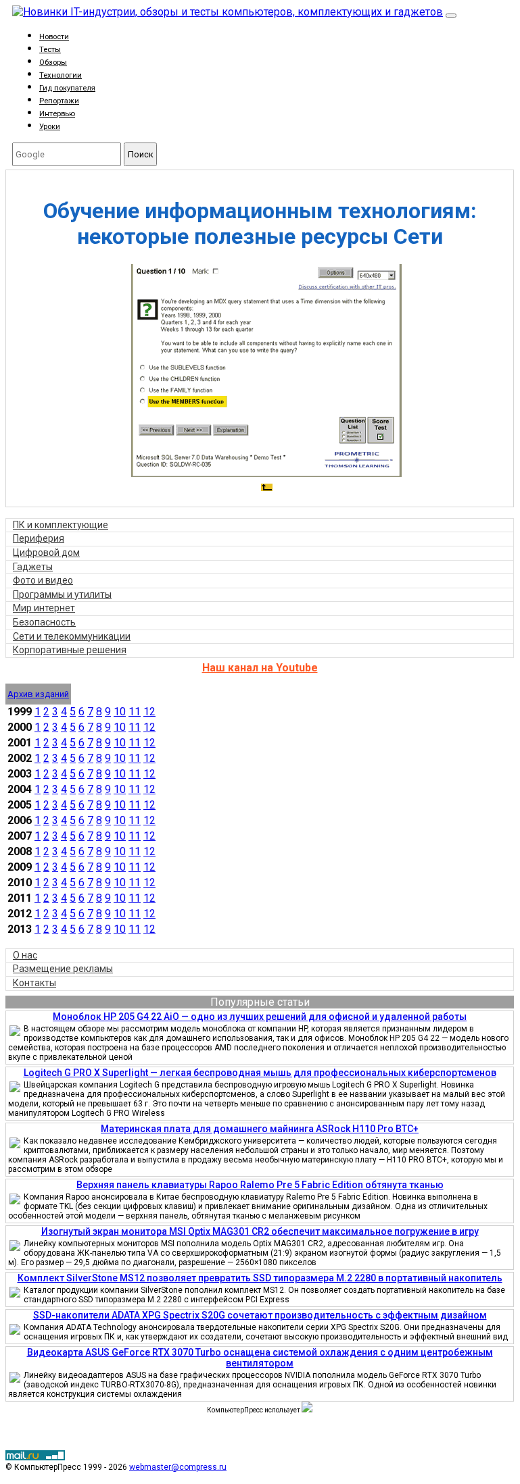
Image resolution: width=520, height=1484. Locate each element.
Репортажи (59, 101)
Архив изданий (38, 694)
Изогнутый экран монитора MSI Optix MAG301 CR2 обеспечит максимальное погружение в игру (260, 1231)
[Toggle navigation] (451, 16)
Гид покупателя (67, 88)
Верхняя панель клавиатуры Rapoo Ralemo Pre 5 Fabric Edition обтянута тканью (260, 1184)
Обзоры (53, 62)
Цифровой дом (46, 552)
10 (120, 711)
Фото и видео (43, 580)
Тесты (50, 49)
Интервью (57, 113)
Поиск (140, 154)
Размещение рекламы (63, 968)
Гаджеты (33, 566)
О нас (25, 955)
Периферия (38, 538)
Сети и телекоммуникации (72, 636)
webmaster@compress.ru (178, 1467)
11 (134, 711)
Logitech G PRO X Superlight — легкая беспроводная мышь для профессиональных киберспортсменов (260, 1072)
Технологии (60, 75)
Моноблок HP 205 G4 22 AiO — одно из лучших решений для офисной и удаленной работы (260, 1016)
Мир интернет (44, 608)
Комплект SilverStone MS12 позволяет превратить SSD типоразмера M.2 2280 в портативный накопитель (260, 1278)
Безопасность (44, 622)
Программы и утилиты (62, 594)
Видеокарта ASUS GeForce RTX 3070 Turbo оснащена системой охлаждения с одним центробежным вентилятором (260, 1357)
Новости (54, 36)
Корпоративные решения (69, 649)
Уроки (49, 126)
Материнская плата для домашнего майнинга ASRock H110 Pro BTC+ (260, 1128)
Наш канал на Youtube (260, 667)
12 (149, 711)
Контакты (34, 982)
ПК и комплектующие (60, 524)
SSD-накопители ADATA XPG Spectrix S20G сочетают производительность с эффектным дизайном (260, 1315)
